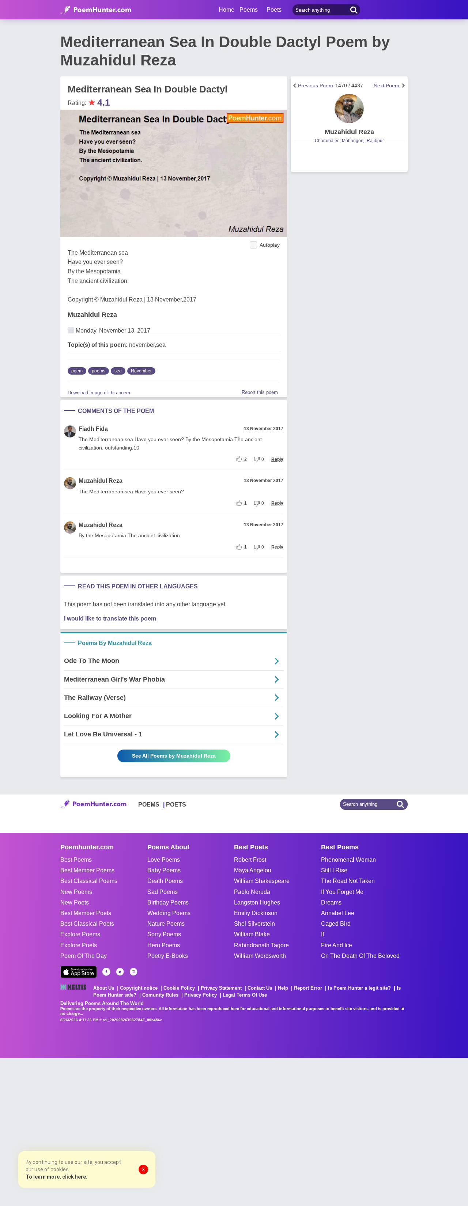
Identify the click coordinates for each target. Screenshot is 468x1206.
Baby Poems (164, 870)
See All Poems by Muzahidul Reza (174, 756)
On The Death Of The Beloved (360, 956)
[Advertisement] (109, 1131)
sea (118, 370)
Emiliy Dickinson (256, 913)
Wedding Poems (168, 913)
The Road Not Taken (348, 881)
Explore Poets (78, 945)
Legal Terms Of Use (245, 995)
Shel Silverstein (254, 924)
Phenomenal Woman (348, 860)
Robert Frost (250, 860)
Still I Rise (334, 870)
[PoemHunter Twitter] (120, 972)
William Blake (252, 934)
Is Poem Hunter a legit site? (359, 988)
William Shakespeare (262, 881)
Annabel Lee (337, 913)
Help (283, 988)
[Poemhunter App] (78, 972)
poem (77, 370)
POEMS (148, 804)
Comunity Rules (160, 995)
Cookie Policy (179, 988)
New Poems (76, 892)
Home (226, 10)
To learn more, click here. (56, 1177)
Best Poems (76, 860)
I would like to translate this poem (110, 618)
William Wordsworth (260, 956)
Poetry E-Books (167, 956)
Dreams (331, 902)
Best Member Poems (87, 870)
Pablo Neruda (252, 892)
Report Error (308, 988)
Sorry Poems (164, 934)
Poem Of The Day (83, 956)
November (141, 370)
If (322, 934)
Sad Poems (162, 892)
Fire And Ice (336, 945)
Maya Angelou (252, 870)
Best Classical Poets (87, 924)
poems (98, 370)
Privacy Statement (221, 988)
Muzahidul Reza (92, 314)
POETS (176, 804)
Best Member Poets (85, 913)
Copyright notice (139, 988)
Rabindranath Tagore (261, 945)
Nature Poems (166, 924)
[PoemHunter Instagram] (133, 972)
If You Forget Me (342, 892)
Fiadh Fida (93, 429)
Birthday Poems (168, 902)
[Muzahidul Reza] (349, 108)
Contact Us (260, 988)
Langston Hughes (257, 902)
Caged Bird (336, 924)
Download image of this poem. (100, 392)
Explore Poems (80, 934)
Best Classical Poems (88, 881)
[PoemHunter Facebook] (106, 972)
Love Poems (163, 860)
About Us (103, 988)
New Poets (74, 902)
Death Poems (165, 881)
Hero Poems (163, 945)
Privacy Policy (200, 995)
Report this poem (260, 392)
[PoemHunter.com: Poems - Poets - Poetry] (95, 10)
